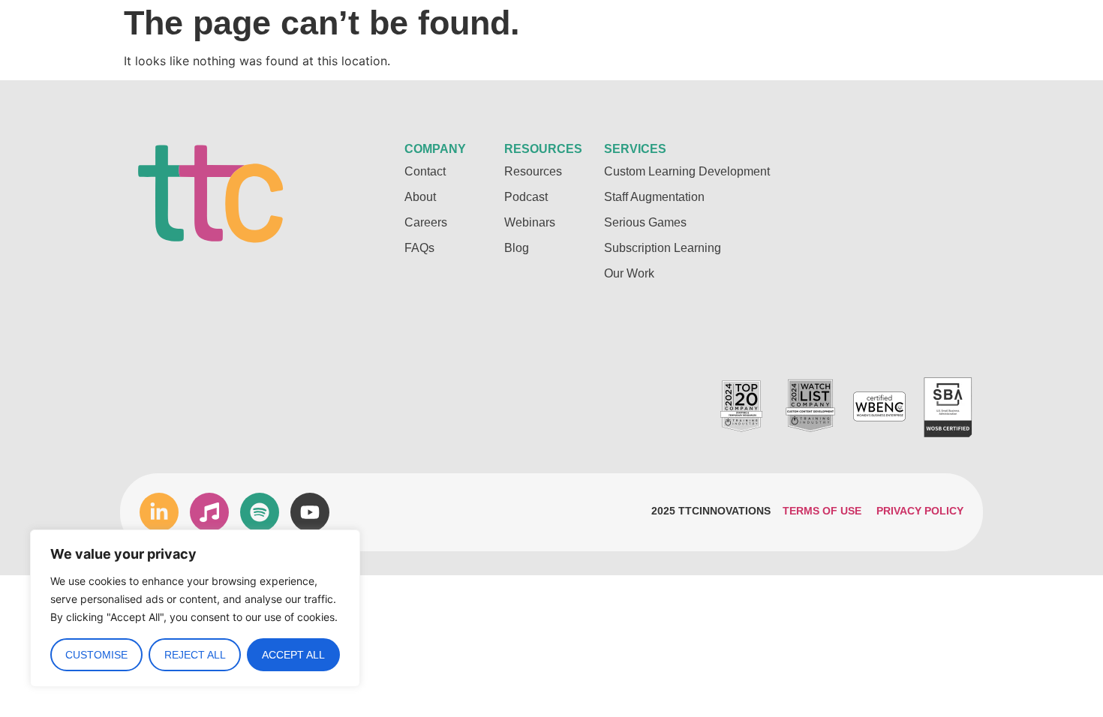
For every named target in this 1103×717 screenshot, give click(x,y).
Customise (96, 655)
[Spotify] (259, 512)
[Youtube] (309, 512)
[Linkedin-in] (159, 512)
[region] (195, 608)
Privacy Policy (919, 511)
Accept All (293, 655)
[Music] (209, 512)
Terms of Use (822, 511)
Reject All (195, 655)
